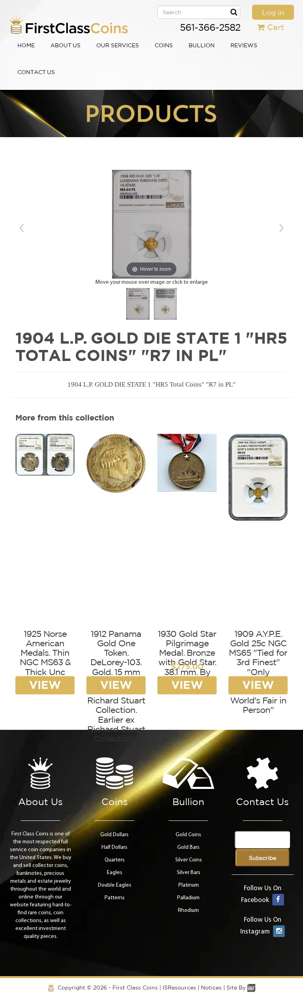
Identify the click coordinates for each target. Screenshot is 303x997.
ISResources (179, 987)
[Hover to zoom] (151, 224)
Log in (273, 12)
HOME (26, 45)
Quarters (115, 860)
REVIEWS (243, 45)
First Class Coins (135, 987)
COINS (164, 45)
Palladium (188, 898)
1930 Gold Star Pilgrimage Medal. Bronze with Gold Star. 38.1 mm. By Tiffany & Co (187, 657)
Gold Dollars (114, 835)
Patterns (115, 898)
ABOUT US (65, 45)
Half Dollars (114, 847)
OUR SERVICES (117, 45)
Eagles (114, 873)
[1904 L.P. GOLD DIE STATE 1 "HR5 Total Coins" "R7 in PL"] (138, 304)
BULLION (202, 45)
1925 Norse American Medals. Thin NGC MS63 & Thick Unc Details (45, 657)
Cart (275, 27)
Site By (236, 987)
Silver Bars (188, 873)
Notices (211, 987)
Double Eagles (114, 885)
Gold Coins (188, 835)
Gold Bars (188, 847)
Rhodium (188, 910)
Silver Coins (188, 860)
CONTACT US (36, 72)
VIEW (45, 685)
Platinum (188, 885)
